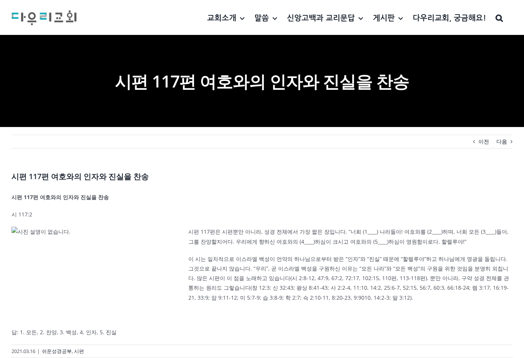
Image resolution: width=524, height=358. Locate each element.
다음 (501, 141)
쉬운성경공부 (57, 351)
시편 (79, 351)
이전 (483, 141)
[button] (499, 17)
